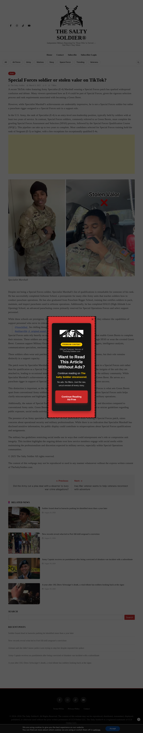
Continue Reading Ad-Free (71, 398)
